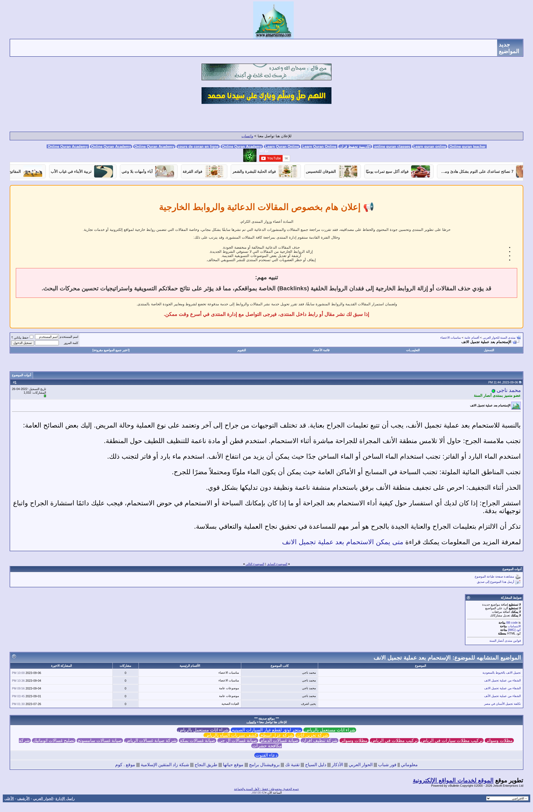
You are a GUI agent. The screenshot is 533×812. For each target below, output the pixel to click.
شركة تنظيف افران (319, 740)
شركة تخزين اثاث (312, 735)
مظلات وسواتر (499, 740)
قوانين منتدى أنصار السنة (505, 640)
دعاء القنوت (266, 755)
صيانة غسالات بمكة (197, 740)
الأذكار (337, 764)
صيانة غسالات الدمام (279, 740)
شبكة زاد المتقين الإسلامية (165, 764)
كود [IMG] (514, 629)
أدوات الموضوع (21, 375)
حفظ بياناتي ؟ (20, 337)
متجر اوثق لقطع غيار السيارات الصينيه (266, 730)
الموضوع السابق (277, 564)
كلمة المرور (71, 342)
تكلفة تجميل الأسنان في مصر (502, 703)
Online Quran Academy (111, 146)
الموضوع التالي (255, 564)
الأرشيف (23, 798)
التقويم (241, 350)
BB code (512, 622)
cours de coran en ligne (198, 146)
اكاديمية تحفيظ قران (355, 146)
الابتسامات (514, 626)
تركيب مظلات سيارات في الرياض (452, 740)
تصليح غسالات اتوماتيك (54, 740)
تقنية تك (292, 764)
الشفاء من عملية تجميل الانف (502, 680)
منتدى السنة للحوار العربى (499, 337)
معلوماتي (409, 764)
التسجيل (489, 350)
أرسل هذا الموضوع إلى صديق (495, 582)
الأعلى (9, 798)
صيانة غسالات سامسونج (100, 740)
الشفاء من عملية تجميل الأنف (502, 696)
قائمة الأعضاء (321, 350)
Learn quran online (429, 146)
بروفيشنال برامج (264, 764)
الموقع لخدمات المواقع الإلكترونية (453, 780)
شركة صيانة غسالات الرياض (151, 740)
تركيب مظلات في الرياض (394, 740)
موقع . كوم (125, 764)
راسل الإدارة (65, 798)
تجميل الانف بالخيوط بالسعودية (501, 672)
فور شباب (387, 764)
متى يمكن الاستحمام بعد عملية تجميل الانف (342, 542)
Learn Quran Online (282, 146)
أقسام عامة (471, 337)
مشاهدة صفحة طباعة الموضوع (494, 576)
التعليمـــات (413, 350)
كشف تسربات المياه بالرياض (230, 735)
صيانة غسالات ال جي (237, 740)
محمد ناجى (509, 390)
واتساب (247, 136)
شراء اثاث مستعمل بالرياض (329, 730)
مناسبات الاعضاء (450, 337)
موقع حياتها (233, 764)
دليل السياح (315, 764)
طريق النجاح (206, 764)
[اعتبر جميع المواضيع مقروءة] (111, 350)
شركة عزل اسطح (276, 735)
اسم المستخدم (69, 336)
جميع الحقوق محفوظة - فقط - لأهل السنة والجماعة (266, 789)
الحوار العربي (361, 764)
